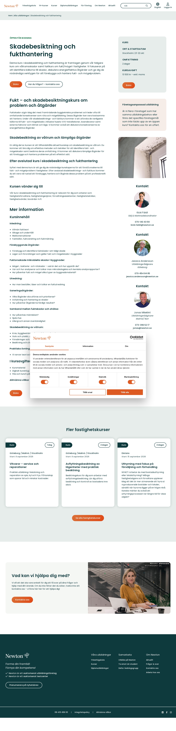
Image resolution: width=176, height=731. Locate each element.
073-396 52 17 (142, 324)
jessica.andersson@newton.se (142, 276)
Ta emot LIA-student (128, 664)
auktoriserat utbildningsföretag (40, 673)
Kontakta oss (22, 599)
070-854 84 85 (142, 273)
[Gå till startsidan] (11, 5)
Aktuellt (111, 5)
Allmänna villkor (103, 712)
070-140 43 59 (142, 221)
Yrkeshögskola (29, 5)
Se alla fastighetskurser (88, 518)
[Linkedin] (163, 712)
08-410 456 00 (61, 712)
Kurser (54, 5)
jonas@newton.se (142, 328)
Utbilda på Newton (127, 660)
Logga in (168, 7)
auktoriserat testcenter (35, 676)
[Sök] (147, 5)
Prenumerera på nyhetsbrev (23, 685)
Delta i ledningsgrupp (128, 668)
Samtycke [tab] (49, 346)
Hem (10, 15)
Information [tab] (88, 346)
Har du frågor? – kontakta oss (44, 84)
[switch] (73, 382)
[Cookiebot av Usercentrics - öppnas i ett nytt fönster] (132, 338)
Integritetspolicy (82, 712)
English (157, 7)
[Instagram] (171, 712)
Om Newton (100, 5)
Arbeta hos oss (153, 672)
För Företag (86, 5)
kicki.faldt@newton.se (142, 224)
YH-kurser (43, 5)
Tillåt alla (125, 392)
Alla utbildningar (21, 15)
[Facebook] (167, 712)
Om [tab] (126, 346)
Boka (16, 84)
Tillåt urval (87, 392)
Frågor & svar (152, 664)
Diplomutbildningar (69, 5)
